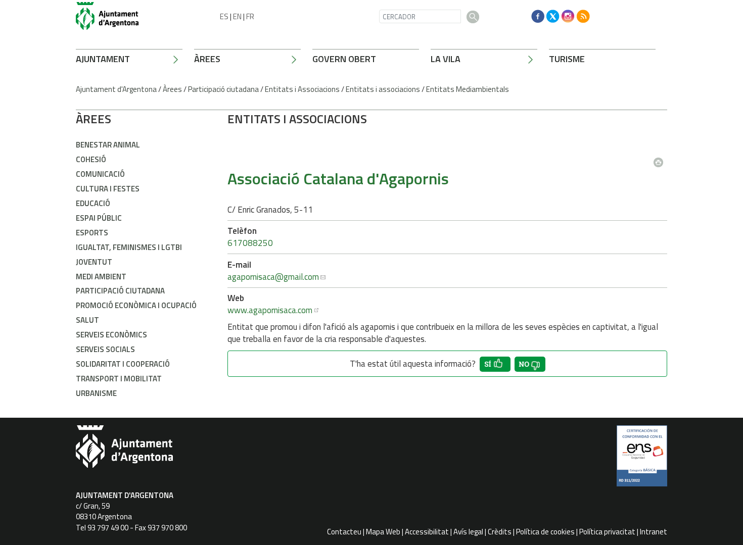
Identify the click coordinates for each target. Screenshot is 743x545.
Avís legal (468, 531)
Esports (92, 232)
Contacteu (344, 531)
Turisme (567, 59)
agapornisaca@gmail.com (273, 276)
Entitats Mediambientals (467, 89)
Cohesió (91, 159)
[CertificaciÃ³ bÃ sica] (642, 459)
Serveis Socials (105, 349)
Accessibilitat (427, 531)
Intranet (653, 531)
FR (250, 16)
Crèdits (500, 531)
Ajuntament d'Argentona (116, 89)
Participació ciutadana (223, 89)
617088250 (250, 243)
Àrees (207, 59)
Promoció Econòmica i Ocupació (136, 305)
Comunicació (100, 174)
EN (237, 16)
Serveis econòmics (111, 334)
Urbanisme (96, 393)
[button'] (495, 364)
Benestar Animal (108, 145)
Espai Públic (99, 218)
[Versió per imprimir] (661, 159)
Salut (87, 320)
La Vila (445, 59)
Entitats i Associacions (302, 89)
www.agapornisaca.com (269, 310)
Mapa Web (383, 531)
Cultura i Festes (108, 188)
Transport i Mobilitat (119, 378)
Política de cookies (545, 531)
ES (224, 16)
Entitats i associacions (383, 89)
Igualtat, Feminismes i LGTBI (129, 247)
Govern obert (344, 59)
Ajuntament (103, 59)
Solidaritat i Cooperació (123, 364)
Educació (93, 203)
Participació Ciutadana (120, 290)
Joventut (94, 262)
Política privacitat (607, 531)
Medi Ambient (101, 276)
